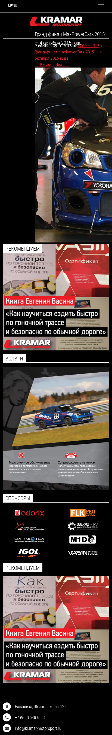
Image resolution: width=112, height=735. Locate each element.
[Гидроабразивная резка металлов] (29, 544)
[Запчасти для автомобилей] (29, 517)
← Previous (44, 64)
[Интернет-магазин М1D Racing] (82, 544)
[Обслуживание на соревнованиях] (56, 488)
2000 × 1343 (88, 45)
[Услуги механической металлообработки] (82, 531)
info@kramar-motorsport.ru (38, 728)
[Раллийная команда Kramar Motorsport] (56, 21)
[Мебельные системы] (82, 517)
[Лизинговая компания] (29, 531)
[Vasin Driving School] (82, 557)
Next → (62, 64)
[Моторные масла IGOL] (29, 557)
